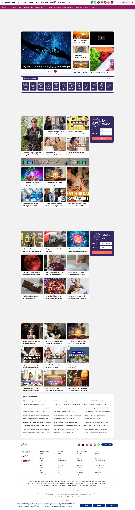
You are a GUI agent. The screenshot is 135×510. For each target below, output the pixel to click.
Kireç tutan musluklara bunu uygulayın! (54, 250)
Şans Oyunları (61, 470)
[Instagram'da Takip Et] (87, 444)
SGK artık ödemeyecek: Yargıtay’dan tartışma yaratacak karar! (35, 401)
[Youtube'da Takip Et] (95, 444)
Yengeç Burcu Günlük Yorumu (35, 483)
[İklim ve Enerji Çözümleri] (98, 2)
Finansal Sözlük (80, 456)
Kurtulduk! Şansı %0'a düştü (61, 408)
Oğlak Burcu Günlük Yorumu (58, 485)
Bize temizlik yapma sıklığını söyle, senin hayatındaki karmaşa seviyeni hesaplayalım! (77, 205)
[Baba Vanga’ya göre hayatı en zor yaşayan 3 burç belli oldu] (78, 378)
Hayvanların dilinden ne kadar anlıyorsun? (77, 366)
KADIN (4, 7)
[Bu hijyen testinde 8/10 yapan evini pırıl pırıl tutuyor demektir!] (78, 123)
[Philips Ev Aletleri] (112, 2)
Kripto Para (79, 460)
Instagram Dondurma (100, 465)
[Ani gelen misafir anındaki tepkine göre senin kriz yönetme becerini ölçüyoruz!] (78, 144)
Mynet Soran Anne (89, 7)
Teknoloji (60, 451)
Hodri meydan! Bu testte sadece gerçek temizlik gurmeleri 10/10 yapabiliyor (32, 205)
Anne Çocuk (57, 7)
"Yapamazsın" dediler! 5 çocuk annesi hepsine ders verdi (54, 273)
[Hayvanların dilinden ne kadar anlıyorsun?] (78, 355)
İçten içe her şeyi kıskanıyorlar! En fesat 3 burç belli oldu (54, 154)
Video (41, 472)
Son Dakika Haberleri (45, 451)
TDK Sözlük (98, 470)
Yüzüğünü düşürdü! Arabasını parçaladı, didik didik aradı (67, 415)
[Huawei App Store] (26, 461)
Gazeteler (60, 465)
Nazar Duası (98, 474)
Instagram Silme (99, 467)
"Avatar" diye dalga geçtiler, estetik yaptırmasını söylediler (31, 342)
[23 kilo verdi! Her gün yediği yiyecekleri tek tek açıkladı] (55, 123)
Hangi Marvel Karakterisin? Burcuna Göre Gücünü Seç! (54, 297)
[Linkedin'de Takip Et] (91, 444)
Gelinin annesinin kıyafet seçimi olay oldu (34, 411)
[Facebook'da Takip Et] (79, 444)
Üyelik (62, 490)
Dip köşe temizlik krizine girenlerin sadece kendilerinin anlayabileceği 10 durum (32, 389)
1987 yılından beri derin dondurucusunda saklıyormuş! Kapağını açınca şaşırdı (34, 404)
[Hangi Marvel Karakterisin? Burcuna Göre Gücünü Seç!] (55, 286)
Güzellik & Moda (28, 7)
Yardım (58, 490)
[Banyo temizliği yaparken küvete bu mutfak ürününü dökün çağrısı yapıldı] (78, 263)
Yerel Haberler (43, 474)
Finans (41, 456)
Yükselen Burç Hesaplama (34, 481)
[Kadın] (102, 2)
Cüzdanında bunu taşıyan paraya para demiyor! (30, 297)
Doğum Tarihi (95, 243)
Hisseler (78, 458)
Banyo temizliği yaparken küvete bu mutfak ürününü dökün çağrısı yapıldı (76, 273)
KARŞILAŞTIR (102, 138)
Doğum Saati (95, 247)
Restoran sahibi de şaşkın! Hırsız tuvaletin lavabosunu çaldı (95, 429)
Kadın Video (79, 7)
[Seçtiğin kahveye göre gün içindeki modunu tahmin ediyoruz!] (32, 355)
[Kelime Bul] (92, 2)
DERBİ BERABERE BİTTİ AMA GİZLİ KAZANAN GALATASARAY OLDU (96, 426)
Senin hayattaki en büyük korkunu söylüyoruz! (53, 366)
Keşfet (78, 474)
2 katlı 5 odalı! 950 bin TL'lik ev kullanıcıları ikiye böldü (97, 401)
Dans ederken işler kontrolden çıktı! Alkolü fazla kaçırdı (36, 415)
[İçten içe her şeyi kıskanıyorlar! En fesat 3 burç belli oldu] (55, 144)
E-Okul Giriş (98, 463)
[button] (2, 2)
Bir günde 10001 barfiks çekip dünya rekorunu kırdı (37, 422)
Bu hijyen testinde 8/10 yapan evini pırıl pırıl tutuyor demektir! (77, 133)
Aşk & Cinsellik (39, 7)
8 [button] (55, 71)
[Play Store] (26, 451)
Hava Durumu (80, 472)
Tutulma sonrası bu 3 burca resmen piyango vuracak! (53, 184)
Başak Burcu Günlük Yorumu (67, 483)
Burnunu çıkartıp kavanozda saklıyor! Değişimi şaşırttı (35, 418)
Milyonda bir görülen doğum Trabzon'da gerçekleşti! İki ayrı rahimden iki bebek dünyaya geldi (54, 342)
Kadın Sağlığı (48, 7)
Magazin (42, 463)
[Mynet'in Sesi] (108, 2)
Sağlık (59, 453)
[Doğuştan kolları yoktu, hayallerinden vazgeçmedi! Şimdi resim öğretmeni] (32, 239)
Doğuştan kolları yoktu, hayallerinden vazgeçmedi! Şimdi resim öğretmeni (31, 250)
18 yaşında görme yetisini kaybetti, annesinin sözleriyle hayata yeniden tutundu (77, 297)
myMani (60, 474)
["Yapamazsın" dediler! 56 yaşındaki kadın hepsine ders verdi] (55, 263)
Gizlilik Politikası (69, 490)
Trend (41, 465)
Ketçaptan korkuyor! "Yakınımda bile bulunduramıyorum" (63, 433)
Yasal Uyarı (76, 490)
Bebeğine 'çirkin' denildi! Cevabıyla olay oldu (65, 422)
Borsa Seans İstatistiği (82, 451)
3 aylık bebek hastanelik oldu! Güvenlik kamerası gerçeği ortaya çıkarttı (97, 411)
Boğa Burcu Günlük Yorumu (82, 481)
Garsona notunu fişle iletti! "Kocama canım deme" (36, 408)
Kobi (59, 472)
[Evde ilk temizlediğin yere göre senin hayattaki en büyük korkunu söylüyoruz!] (55, 355)
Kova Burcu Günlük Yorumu (74, 485)
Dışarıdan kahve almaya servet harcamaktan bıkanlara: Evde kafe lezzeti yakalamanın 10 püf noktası (54, 389)
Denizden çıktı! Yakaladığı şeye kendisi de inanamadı (95, 404)
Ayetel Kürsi (98, 472)
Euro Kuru (79, 467)
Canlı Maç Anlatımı (62, 463)
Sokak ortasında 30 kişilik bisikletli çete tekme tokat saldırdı (67, 404)
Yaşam (19, 7)
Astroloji (13, 7)
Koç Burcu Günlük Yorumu (67, 481)
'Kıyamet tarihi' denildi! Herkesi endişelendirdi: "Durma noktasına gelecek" (35, 429)
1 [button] (30, 71)
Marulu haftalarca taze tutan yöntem (100, 73)
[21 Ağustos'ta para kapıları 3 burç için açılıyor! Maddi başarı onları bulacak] (32, 174)
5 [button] (44, 71)
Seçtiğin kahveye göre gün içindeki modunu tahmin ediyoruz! (31, 366)
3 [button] (37, 71)
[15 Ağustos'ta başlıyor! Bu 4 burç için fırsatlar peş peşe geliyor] (78, 331)
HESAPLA (102, 252)
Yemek (41, 458)
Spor (41, 470)
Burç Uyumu (45, 481)
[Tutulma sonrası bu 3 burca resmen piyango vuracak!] (55, 174)
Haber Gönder (108, 444)
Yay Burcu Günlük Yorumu (43, 485)
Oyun (96, 451)
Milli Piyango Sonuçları (100, 460)
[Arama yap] (118, 2)
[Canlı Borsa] (95, 2)
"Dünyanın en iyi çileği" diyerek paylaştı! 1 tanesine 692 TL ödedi (36, 426)
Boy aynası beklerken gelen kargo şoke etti (95, 432)
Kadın (41, 460)
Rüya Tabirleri (80, 470)
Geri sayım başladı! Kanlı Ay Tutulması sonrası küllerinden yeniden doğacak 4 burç (32, 273)
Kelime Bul (97, 453)
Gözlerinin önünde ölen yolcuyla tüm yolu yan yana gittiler (67, 426)
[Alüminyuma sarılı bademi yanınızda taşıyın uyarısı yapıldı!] (32, 286)
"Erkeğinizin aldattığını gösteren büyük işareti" (66, 401)
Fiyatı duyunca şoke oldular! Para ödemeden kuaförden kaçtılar (65, 411)
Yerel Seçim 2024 (55, 481)
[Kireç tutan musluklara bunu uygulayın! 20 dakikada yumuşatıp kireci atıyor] (55, 239)
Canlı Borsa (79, 453)
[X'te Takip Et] (83, 444)
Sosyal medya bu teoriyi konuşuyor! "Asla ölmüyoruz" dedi (64, 418)
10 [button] (62, 71)
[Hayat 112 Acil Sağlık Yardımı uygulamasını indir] (55, 162)
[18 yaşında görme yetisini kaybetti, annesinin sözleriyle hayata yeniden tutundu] (78, 286)
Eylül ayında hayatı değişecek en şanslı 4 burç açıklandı (80, 71)
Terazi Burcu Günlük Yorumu (82, 483)
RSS (81, 490)
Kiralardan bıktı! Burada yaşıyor (92, 418)
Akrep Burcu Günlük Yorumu (98, 483)
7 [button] (51, 71)
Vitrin (59, 458)
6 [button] (48, 71)
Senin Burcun (95, 129)
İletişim (53, 490)
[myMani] (53, 2)
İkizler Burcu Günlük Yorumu (98, 481)
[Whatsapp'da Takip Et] (99, 444)
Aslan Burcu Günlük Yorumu (51, 483)
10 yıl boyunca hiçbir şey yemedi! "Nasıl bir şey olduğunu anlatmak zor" (66, 429)
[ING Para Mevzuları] (105, 2)
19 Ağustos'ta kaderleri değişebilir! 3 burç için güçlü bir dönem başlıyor (77, 250)
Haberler (42, 453)
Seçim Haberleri (62, 460)
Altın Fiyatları (80, 463)
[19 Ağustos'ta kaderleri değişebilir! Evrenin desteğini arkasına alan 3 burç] (78, 239)
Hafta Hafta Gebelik (68, 7)
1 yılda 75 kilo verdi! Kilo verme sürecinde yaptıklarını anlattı (54, 205)
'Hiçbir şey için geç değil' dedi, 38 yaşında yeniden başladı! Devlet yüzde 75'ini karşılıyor (32, 154)
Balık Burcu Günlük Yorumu (89, 485)
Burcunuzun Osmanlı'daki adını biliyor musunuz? (80, 56)
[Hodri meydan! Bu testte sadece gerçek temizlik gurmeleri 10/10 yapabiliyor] (32, 195)
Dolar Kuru (79, 465)
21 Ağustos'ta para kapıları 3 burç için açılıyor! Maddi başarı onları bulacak (32, 184)
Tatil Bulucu (98, 458)
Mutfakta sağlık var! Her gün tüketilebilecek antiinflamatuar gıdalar (95, 422)
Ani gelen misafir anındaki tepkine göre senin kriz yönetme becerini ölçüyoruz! (77, 154)
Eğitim (41, 467)
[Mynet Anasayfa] (7, 2)
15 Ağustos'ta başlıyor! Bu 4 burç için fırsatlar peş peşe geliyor (77, 342)
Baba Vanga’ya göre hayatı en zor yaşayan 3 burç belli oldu (77, 389)
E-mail (59, 467)
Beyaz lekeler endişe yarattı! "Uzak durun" (95, 415)
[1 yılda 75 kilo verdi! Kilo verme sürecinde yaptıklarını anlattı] (55, 195)
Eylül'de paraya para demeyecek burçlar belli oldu (80, 42)
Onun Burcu (94, 133)
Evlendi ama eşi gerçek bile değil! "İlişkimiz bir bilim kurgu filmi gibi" (37, 433)
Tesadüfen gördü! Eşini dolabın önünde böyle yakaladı (96, 408)
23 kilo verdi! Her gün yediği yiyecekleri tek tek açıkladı (54, 133)
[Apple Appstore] (26, 456)
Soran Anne (98, 456)
